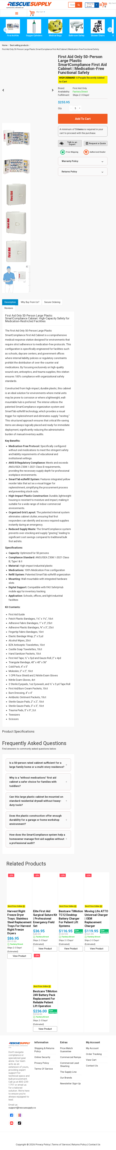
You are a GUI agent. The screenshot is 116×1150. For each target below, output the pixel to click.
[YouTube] (11, 1123)
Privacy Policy (41, 1063)
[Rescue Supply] (29, 4)
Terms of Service (43, 1068)
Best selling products (19, 45)
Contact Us (92, 1065)
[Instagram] (19, 1115)
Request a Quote (97, 143)
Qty (60, 108)
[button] (38, 765)
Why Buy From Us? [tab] (30, 302)
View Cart (91, 1059)
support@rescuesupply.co (22, 1107)
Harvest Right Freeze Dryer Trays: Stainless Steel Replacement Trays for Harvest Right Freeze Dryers (19, 922)
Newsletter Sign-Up (70, 1083)
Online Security (42, 1057)
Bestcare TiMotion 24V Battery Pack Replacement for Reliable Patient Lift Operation (45, 999)
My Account (92, 1048)
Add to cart (83, 118)
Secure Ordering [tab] (52, 302)
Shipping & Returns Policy (44, 1050)
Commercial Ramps (70, 1057)
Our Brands (66, 1077)
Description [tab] (10, 302)
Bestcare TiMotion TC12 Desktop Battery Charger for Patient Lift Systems (71, 918)
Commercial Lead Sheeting (69, 1064)
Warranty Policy (70, 161)
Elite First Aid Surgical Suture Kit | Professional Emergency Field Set (45, 918)
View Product (19, 956)
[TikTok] (19, 1123)
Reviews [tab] (8, 308)
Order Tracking (94, 1054)
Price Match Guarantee (66, 1050)
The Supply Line (68, 1071)
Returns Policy (69, 171)
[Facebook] (11, 1115)
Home (4, 45)
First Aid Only (80, 88)
